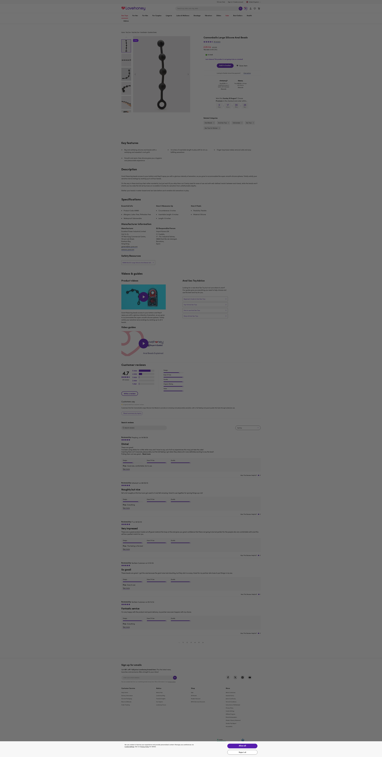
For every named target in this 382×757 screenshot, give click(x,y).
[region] (191, 749)
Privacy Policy (144, 746)
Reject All (242, 752)
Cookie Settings (129, 746)
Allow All (242, 746)
